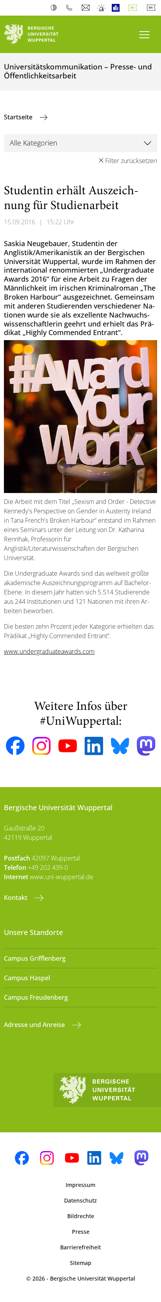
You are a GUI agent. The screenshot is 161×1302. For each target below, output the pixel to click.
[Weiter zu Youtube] (67, 745)
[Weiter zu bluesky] (120, 746)
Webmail (86, 8)
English (153, 8)
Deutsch (134, 8)
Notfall (102, 8)
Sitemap (80, 1263)
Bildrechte (80, 1216)
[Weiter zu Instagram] (41, 746)
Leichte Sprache (117, 8)
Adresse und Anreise (35, 1024)
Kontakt (16, 897)
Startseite (19, 117)
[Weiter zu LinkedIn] (93, 746)
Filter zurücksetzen (131, 160)
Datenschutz (80, 1200)
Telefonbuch (71, 8)
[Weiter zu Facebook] (15, 745)
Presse (80, 1231)
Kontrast (55, 8)
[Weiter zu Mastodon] (146, 746)
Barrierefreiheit (80, 1247)
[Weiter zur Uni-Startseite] (40, 34)
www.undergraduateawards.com (49, 651)
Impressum (80, 1184)
